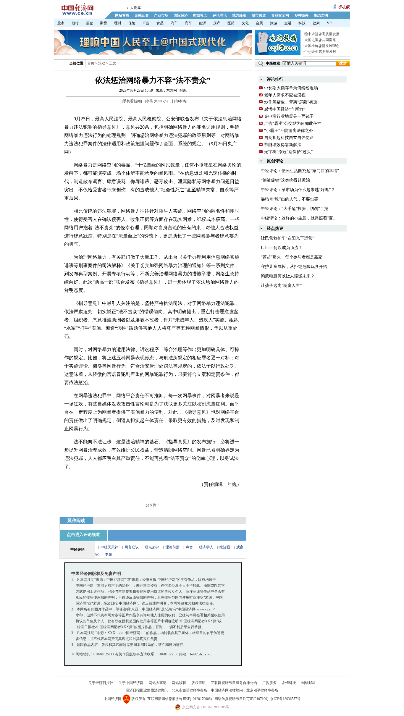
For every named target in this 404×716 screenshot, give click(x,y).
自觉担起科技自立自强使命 (289, 137)
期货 (103, 23)
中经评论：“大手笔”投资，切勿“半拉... (296, 208)
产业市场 (161, 15)
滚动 (101, 63)
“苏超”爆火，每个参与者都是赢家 (291, 257)
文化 (245, 23)
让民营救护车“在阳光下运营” (287, 238)
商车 (188, 23)
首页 (90, 63)
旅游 (273, 23)
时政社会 (200, 15)
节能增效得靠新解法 (282, 145)
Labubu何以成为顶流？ (282, 247)
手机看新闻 (132, 101)
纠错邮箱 (308, 683)
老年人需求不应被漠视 (285, 95)
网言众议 (132, 547)
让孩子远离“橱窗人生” (281, 285)
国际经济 (181, 15)
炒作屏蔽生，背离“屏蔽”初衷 (290, 102)
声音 (189, 547)
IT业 (146, 23)
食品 (160, 23)
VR (329, 23)
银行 (75, 23)
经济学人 (206, 547)
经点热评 (152, 547)
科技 (302, 23)
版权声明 (198, 683)
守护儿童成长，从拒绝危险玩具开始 (294, 266)
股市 (60, 23)
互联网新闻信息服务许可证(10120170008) (179, 699)
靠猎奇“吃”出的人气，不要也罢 (289, 199)
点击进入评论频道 (83, 534)
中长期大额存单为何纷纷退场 (291, 88)
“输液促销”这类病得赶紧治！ (287, 180)
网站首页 (122, 15)
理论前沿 (172, 547)
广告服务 (269, 683)
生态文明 (321, 15)
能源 (202, 23)
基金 (89, 23)
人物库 (135, 8)
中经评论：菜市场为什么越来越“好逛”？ (298, 190)
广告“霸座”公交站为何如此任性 (292, 123)
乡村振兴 (301, 15)
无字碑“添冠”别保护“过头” (288, 152)
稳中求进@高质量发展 (322, 34)
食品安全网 (280, 15)
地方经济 (239, 15)
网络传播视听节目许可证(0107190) (241, 699)
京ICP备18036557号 (285, 699)
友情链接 (289, 683)
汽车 (174, 23)
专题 (108, 554)
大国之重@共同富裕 (320, 40)
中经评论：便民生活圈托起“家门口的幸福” (300, 171)
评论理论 (220, 15)
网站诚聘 (179, 683)
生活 (287, 23)
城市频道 (259, 15)
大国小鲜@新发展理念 (322, 46)
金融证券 (142, 15)
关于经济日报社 (100, 683)
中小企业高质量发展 (320, 52)
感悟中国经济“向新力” (284, 109)
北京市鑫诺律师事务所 (189, 690)
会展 (259, 23)
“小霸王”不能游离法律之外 (288, 130)
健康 (316, 23)
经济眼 (224, 547)
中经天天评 (109, 547)
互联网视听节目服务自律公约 (234, 683)
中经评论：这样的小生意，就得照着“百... (299, 218)
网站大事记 (158, 683)
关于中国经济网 (131, 683)
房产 (216, 23)
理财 (117, 23)
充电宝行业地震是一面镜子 (289, 116)
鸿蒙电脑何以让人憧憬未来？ (288, 276)
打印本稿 (179, 101)
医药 (231, 23)
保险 (131, 23)
